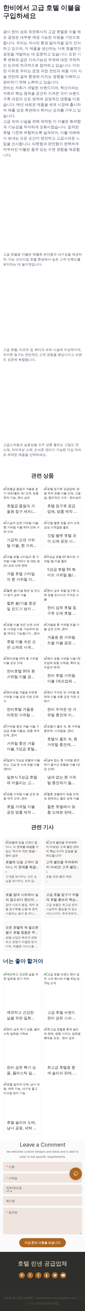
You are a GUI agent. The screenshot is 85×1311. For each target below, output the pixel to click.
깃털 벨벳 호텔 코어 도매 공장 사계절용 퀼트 (61, 538)
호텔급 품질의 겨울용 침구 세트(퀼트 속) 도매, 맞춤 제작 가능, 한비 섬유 (22, 509)
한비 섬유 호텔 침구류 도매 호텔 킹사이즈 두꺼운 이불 (61, 610)
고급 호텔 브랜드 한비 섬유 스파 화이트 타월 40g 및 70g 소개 (61, 1015)
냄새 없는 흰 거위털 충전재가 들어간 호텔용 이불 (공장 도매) (62, 780)
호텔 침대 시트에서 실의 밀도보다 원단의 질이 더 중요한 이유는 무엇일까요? (22, 897)
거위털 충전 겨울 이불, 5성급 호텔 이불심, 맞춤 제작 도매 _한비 (21, 746)
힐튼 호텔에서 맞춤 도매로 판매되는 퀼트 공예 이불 (61, 809)
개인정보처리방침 (47, 1303)
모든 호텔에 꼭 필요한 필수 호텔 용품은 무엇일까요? (22, 930)
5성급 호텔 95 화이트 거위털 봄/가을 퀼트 (62, 572)
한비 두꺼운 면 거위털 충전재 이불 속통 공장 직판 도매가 (61, 712)
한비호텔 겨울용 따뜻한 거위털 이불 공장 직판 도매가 (21, 712)
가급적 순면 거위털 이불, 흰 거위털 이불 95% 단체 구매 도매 (22, 543)
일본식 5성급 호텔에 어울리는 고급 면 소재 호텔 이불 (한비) (22, 780)
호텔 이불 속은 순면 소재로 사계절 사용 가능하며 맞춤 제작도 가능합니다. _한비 (21, 644)
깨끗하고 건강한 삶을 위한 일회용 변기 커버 (21, 1015)
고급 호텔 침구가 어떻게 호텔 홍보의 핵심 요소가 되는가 (62, 897)
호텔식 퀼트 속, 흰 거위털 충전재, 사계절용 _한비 (62, 742)
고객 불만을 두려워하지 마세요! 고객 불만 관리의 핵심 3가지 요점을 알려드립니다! (62, 864)
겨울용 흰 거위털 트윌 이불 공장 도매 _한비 (61, 640)
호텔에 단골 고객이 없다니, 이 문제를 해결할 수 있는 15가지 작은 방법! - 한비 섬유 (22, 864)
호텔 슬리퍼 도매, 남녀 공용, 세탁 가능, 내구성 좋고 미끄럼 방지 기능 (22, 1125)
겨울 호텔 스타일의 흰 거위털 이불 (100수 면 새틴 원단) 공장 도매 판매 (22, 577)
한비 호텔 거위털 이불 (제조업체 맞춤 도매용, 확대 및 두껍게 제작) (62, 678)
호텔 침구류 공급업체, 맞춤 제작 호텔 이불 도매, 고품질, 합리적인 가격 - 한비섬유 (62, 509)
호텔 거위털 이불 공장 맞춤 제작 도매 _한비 (21, 809)
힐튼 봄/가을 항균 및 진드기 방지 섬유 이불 (21, 606)
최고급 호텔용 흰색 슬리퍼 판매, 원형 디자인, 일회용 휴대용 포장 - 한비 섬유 (62, 1070)
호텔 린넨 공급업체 (42, 1263)
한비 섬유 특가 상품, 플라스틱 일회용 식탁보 (21, 1070)
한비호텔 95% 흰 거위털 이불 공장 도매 (21, 674)
